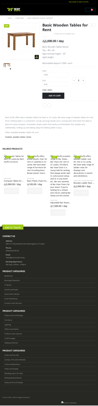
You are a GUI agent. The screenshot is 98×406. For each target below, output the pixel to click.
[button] (4, 9)
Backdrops (8, 276)
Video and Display (11, 369)
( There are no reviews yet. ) (64, 34)
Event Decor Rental (11, 294)
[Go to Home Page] (3, 18)
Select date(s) (12, 191)
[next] (93, 25)
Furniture (7, 178)
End (44, 80)
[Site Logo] (14, 9)
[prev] (90, 25)
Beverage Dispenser (12, 280)
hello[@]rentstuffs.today (15, 258)
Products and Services (13, 303)
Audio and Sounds (11, 355)
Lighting (7, 325)
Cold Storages (9, 338)
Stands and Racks (87, 180)
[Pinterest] (93, 2)
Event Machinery (11, 299)
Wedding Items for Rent (13, 373)
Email (49, 105)
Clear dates (47, 90)
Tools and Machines (12, 364)
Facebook (44, 105)
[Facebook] (90, 2)
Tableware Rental (11, 343)
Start (44, 71)
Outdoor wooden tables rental (18, 137)
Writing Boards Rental (12, 378)
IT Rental (7, 285)
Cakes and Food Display (13, 315)
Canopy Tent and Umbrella (14, 360)
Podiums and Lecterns (13, 334)
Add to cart (55, 96)
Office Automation (11, 329)
